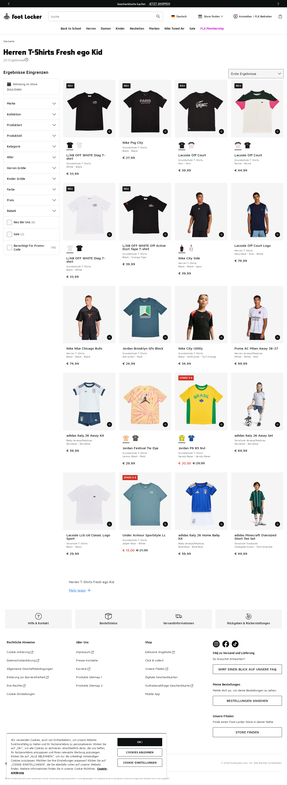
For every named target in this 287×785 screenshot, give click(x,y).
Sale (192, 28)
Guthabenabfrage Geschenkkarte (167, 685)
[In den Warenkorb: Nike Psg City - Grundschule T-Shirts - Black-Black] (165, 131)
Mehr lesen (77, 590)
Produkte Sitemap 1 (89, 677)
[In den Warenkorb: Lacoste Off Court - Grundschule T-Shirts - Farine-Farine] (277, 131)
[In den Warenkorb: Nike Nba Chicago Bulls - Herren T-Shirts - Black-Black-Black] (109, 337)
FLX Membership (212, 28)
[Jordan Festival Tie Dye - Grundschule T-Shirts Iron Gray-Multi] (135, 438)
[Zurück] (9, 3)
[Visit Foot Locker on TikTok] (235, 644)
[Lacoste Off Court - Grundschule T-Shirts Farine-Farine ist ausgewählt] (237, 145)
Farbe (11, 189)
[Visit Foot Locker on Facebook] (225, 644)
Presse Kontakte (87, 660)
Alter (10, 157)
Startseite (8, 41)
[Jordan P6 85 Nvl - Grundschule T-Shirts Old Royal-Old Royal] (191, 438)
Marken (154, 28)
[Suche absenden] (158, 16)
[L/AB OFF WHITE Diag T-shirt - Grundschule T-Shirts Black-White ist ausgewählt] (69, 248)
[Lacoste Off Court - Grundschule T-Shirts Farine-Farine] (191, 145)
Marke (11, 103)
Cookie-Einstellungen (21, 694)
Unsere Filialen (155, 668)
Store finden (14, 89)
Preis (10, 200)
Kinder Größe (16, 178)
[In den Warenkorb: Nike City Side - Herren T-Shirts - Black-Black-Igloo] (221, 234)
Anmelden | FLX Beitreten (255, 16)
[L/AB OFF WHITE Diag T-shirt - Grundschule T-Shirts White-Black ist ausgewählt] (69, 145)
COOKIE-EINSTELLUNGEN (140, 762)
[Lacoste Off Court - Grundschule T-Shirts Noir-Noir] (247, 145)
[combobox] (106, 16)
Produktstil (14, 135)
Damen (106, 28)
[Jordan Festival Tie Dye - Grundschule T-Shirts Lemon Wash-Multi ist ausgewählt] (125, 438)
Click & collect (154, 660)
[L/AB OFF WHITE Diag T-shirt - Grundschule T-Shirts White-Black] (79, 248)
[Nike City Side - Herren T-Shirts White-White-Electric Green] (191, 248)
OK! (139, 742)
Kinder (120, 28)
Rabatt (11, 211)
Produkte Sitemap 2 (89, 685)
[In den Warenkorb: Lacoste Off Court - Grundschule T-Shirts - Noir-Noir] (221, 131)
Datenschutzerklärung (21, 660)
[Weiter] (278, 3)
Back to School (71, 28)
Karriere (81, 668)
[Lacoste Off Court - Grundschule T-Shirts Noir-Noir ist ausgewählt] (181, 145)
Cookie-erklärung (18, 652)
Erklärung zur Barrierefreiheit (26, 677)
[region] (143, 3)
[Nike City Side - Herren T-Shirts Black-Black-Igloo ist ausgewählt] (181, 248)
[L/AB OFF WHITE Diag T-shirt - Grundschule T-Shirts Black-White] (79, 145)
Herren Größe (16, 168)
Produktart (14, 125)
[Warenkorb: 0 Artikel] (280, 16)
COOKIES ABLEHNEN (139, 752)
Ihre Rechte (14, 685)
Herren (91, 28)
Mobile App (152, 694)
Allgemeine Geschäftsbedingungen (30, 668)
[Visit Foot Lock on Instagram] (216, 644)
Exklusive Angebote (158, 652)
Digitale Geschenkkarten (161, 677)
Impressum (83, 652)
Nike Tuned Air (174, 28)
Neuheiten (137, 28)
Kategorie (13, 146)
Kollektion (14, 114)
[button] (26, 59)
